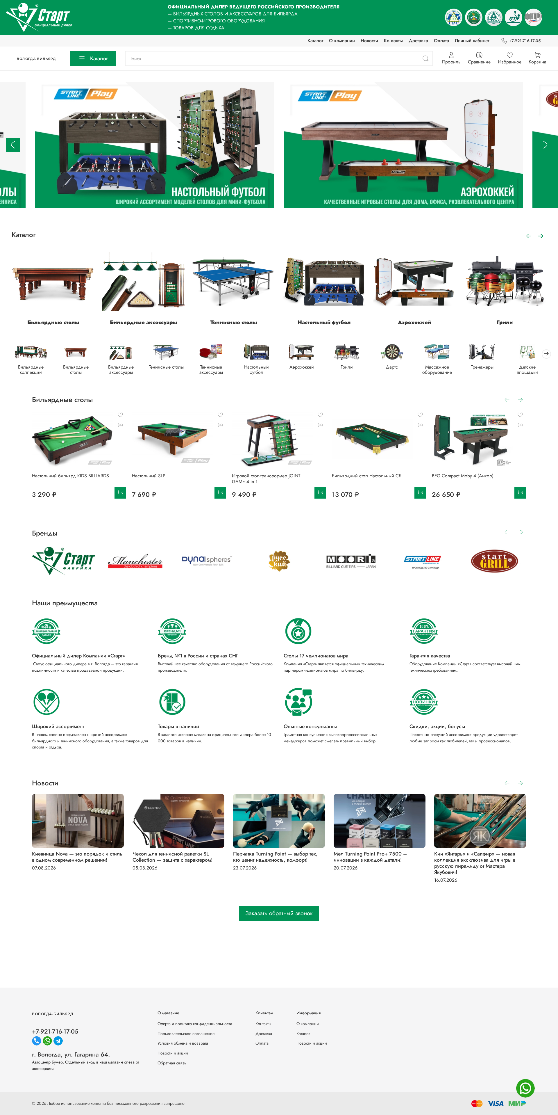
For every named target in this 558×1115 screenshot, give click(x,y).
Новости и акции (173, 1053)
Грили (505, 322)
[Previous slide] (13, 145)
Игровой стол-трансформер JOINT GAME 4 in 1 (266, 478)
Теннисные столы (233, 322)
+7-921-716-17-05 (525, 41)
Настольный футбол (324, 322)
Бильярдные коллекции (31, 370)
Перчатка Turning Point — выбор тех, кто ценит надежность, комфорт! (275, 857)
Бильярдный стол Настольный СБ (366, 475)
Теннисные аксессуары (211, 370)
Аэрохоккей (414, 322)
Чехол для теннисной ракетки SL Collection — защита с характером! (173, 857)
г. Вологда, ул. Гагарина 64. (71, 1054)
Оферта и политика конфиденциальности (195, 1024)
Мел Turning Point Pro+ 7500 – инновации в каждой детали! (370, 857)
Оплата (441, 40)
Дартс (392, 367)
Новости (369, 40)
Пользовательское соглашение (186, 1033)
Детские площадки (527, 370)
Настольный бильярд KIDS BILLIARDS (70, 475)
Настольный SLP (148, 475)
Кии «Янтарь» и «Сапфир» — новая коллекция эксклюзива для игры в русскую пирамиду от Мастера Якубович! (474, 863)
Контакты (393, 40)
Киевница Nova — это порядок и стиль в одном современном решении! (77, 857)
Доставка (418, 40)
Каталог (315, 40)
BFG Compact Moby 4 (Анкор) (462, 475)
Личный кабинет (472, 40)
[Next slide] (545, 145)
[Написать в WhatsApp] (525, 1088)
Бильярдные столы (53, 322)
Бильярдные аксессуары (143, 322)
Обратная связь (172, 1063)
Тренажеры (482, 367)
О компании (342, 40)
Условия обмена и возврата (183, 1043)
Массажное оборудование (437, 370)
